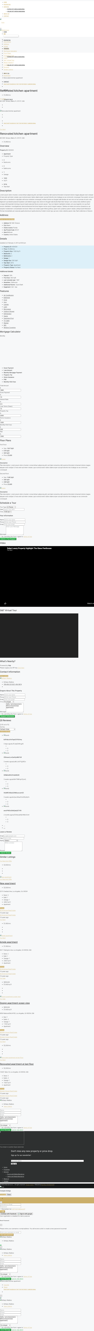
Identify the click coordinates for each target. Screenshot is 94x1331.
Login (2, 1211)
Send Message (5, 1130)
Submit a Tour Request (8, 539)
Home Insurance (5, 418)
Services (6, 6)
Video (5, 58)
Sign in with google (26, 1214)
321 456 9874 (17, 684)
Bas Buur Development (47, 1184)
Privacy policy (30, 1184)
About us (6, 13)
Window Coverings (10, 327)
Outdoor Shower (9, 311)
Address (6, 44)
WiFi (5, 325)
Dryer (5, 300)
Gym (5, 302)
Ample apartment (9, 942)
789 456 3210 (8, 684)
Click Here (21, 668)
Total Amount (4, 386)
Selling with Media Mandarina (16, 11)
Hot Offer (9, 861)
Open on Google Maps (7, 219)
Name (2, 520)
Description (7, 42)
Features (6, 49)
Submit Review (5, 853)
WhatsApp (7, 84)
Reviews (6, 67)
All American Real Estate (8, 910)
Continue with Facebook (8, 1214)
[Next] (4, 828)
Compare (3, 1194)
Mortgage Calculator (10, 51)
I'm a (1, 702)
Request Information (7, 716)
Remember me (7, 1209)
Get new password (7, 1235)
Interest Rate (4, 399)
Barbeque (7, 298)
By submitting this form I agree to (17, 537)
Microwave (7, 309)
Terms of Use (27, 537)
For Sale (2, 978)
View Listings (4, 676)
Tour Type (3, 507)
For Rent (3, 99)
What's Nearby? (9, 62)
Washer (6, 323)
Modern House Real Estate (8, 1032)
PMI (1, 432)
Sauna (6, 316)
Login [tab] (5, 1198)
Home (5, 2)
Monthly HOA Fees (6, 425)
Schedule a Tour (9, 56)
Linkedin (30, 84)
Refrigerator (7, 314)
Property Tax (4, 411)
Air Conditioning (9, 295)
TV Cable (6, 321)
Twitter (18, 84)
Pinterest (24, 84)
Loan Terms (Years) (6, 406)
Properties (7, 4)
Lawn (5, 307)
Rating (2, 840)
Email (34, 84)
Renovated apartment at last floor (17, 1064)
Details (6, 46)
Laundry (6, 304)
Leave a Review (5, 731)
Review (2, 850)
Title (1, 838)
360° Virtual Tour (9, 60)
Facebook (13, 84)
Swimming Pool (9, 318)
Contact (6, 16)
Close (9, 1194)
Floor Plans (7, 53)
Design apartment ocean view (15, 1003)
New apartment (8, 883)
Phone (2, 522)
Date (1, 509)
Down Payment (5, 392)
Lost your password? (18, 1209)
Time (1, 512)
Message (3, 534)
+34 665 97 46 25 (8, 99)
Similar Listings (8, 69)
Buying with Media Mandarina (16, 9)
